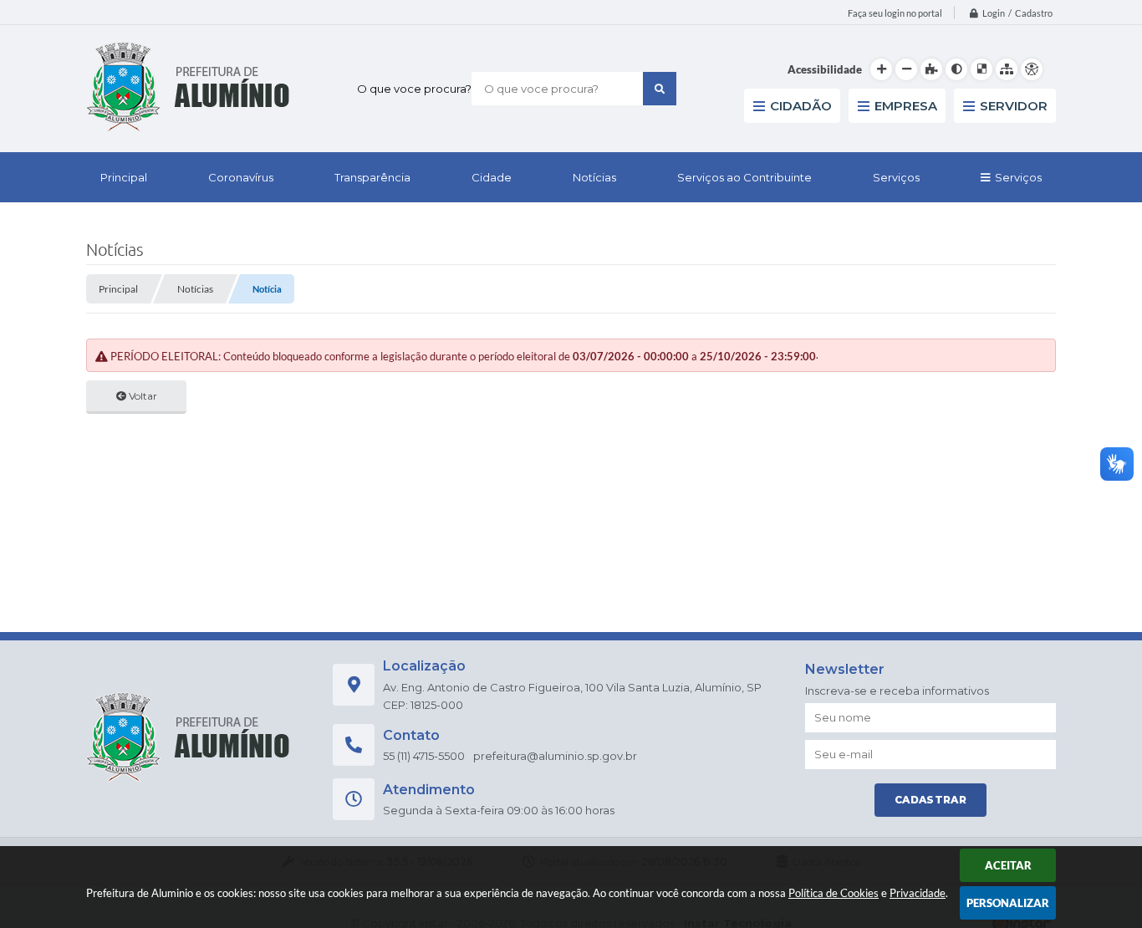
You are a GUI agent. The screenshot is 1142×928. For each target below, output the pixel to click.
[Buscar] (659, 88)
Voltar (141, 396)
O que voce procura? (414, 88)
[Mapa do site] (1006, 69)
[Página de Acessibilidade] (1032, 69)
